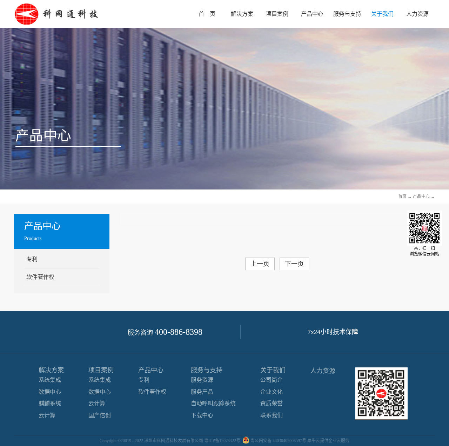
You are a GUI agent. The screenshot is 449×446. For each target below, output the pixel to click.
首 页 (207, 14)
